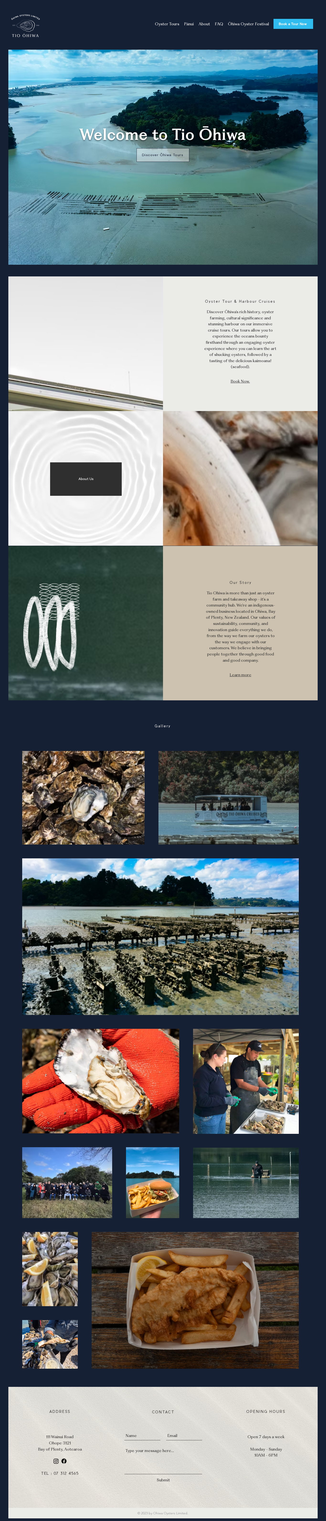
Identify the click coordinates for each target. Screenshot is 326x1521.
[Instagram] (56, 1461)
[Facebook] (64, 1461)
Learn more (240, 674)
